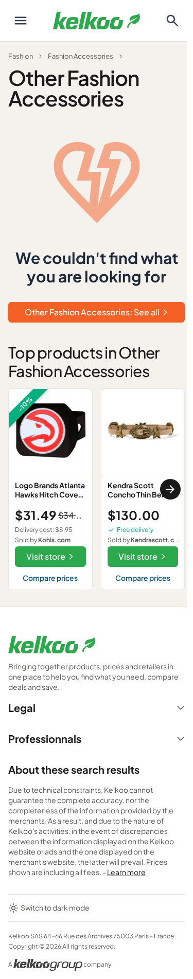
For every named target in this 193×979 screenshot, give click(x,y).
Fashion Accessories (80, 56)
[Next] (170, 489)
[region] (96, 489)
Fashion (20, 56)
